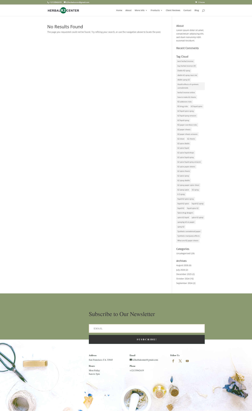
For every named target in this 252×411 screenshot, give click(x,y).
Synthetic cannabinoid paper (189, 231)
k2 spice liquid (183, 148)
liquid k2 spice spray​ (185, 199)
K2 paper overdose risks (187, 125)
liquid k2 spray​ (197, 203)
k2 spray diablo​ (183, 180)
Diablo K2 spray (183, 70)
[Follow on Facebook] (173, 361)
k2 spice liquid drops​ (185, 152)
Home (119, 10)
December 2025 (184, 274)
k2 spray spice (183, 189)
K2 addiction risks (184, 101)
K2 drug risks (182, 106)
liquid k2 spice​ (183, 203)
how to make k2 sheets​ (186, 97)
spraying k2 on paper (186, 222)
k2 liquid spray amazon (186, 115)
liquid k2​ (180, 208)
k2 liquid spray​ (183, 120)
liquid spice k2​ (192, 208)
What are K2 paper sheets (187, 240)
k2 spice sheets (183, 171)
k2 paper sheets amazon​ (187, 134)
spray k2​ (180, 226)
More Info (140, 10)
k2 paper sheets (183, 129)
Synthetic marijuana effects (188, 236)
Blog (197, 10)
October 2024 (182, 278)
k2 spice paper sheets (186, 166)
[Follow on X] (180, 361)
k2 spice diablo (183, 143)
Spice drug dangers (185, 212)
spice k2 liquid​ (183, 217)
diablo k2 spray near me (187, 75)
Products (155, 10)
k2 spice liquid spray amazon (189, 162)
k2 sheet (180, 139)
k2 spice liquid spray (185, 157)
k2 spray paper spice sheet (188, 185)
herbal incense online (186, 92)
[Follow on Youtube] (187, 361)
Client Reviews (173, 10)
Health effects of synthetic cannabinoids (188, 86)
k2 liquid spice (196, 106)
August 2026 (182, 265)
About (128, 10)
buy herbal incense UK (186, 66)
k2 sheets (191, 139)
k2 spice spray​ (183, 176)
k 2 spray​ (181, 194)
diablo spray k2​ (183, 79)
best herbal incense (185, 61)
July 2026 (180, 269)
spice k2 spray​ (197, 217)
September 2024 (184, 283)
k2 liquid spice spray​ (185, 111)
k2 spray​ (195, 189)
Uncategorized (183, 253)
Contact (187, 10)
